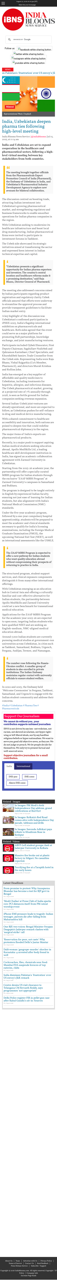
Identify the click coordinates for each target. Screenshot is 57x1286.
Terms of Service (15, 1263)
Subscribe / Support (38, 1266)
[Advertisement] (28, 1132)
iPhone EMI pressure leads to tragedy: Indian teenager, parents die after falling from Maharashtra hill (28, 916)
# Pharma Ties (30, 705)
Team (18, 1261)
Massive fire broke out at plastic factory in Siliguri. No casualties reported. (32, 858)
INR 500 (13, 776)
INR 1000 (29, 776)
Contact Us (29, 1263)
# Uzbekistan (15, 705)
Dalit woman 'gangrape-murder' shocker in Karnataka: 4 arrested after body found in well (27, 952)
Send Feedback (42, 1263)
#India (5, 705)
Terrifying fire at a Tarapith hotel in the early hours (34, 869)
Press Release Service (19, 1266)
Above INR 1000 (17, 783)
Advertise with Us (30, 1261)
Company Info (32, 1273)
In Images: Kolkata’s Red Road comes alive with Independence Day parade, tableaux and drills (34, 820)
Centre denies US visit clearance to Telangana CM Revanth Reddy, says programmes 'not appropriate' (23, 988)
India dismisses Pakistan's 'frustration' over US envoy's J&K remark (27, 976)
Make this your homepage (27, 5)
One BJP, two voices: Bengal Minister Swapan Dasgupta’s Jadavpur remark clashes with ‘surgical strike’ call (28, 929)
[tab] (9, 766)
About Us (8, 1261)
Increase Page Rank (28, 1275)
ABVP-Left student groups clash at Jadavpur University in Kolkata (33, 847)
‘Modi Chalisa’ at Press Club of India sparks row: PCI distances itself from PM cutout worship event (27, 904)
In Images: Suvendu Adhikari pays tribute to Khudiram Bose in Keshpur (33, 832)
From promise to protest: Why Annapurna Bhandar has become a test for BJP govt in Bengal (27, 891)
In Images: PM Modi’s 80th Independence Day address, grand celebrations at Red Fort (33, 808)
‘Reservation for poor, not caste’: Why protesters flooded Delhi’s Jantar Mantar (26, 941)
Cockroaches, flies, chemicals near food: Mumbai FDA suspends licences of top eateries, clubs (26, 965)
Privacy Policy (46, 1261)
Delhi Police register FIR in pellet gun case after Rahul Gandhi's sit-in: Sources (27, 999)
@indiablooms (38, 136)
